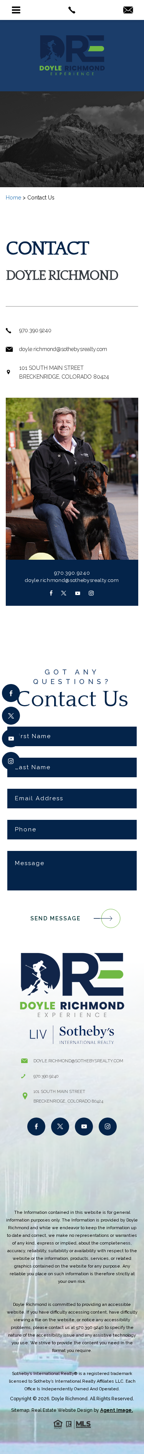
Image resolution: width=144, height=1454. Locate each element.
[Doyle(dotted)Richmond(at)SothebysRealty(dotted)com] (128, 11)
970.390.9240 (72, 573)
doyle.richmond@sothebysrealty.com (72, 580)
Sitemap (20, 1410)
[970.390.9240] (72, 10)
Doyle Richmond (69, 1398)
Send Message (55, 918)
